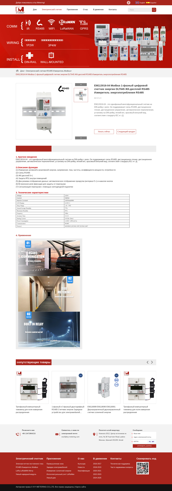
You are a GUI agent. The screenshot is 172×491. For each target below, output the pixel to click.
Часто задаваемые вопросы (121, 467)
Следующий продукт (126, 132)
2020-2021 (97, 471)
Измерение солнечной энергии (59, 471)
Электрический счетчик (52, 10)
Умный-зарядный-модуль (26, 474)
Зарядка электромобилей (57, 467)
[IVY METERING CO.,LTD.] (21, 10)
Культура (81, 464)
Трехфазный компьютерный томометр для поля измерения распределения (29, 409)
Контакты (113, 10)
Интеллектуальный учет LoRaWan (60, 474)
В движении (98, 10)
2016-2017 (97, 464)
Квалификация (84, 471)
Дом (35, 10)
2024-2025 (97, 478)
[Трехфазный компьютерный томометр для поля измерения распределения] (32, 387)
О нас (85, 10)
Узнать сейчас (104, 132)
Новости (81, 467)
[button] (152, 362)
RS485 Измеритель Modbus (59, 71)
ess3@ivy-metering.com (70, 437)
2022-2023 (97, 474)
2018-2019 (97, 467)
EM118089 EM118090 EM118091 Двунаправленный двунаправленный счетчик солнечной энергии (104, 409)
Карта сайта (80, 487)
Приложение (72, 10)
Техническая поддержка (120, 464)
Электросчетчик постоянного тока (29, 464)
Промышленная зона (55, 464)
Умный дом (51, 478)
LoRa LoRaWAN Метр (24, 471)
